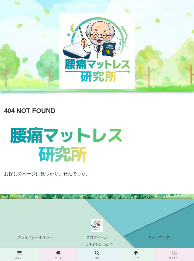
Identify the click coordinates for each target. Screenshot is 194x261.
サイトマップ (158, 237)
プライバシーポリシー (35, 237)
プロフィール (97, 237)
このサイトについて (97, 245)
